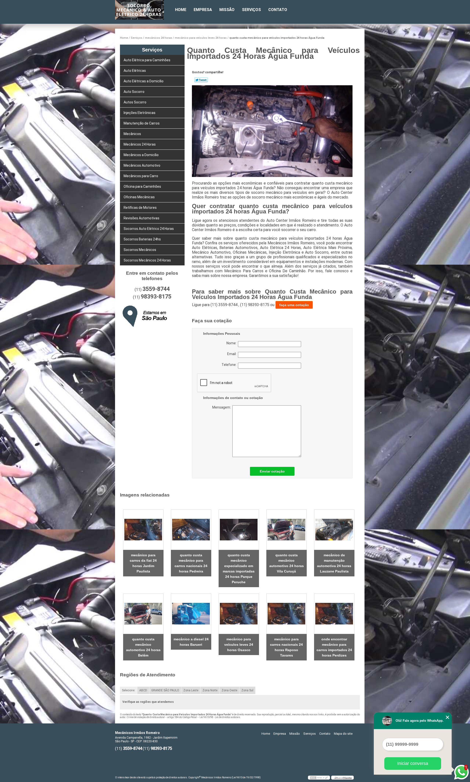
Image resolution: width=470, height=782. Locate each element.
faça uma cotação (294, 305)
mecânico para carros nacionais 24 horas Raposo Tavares (286, 647)
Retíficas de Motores (140, 208)
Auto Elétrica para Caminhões (147, 60)
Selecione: (128, 690)
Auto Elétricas (135, 71)
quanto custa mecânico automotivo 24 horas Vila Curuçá (286, 563)
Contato (277, 9)
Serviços (251, 9)
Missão (227, 9)
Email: (232, 354)
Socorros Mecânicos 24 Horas (147, 260)
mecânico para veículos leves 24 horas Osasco (238, 644)
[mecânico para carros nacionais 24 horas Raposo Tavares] (286, 614)
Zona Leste (190, 690)
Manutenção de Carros (142, 123)
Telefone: (230, 365)
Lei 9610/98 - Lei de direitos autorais (220, 717)
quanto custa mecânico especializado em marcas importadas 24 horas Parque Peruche (239, 568)
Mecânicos (132, 134)
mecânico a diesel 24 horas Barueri (191, 641)
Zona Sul (247, 690)
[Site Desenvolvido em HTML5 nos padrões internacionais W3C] (319, 778)
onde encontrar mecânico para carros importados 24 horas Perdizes (334, 647)
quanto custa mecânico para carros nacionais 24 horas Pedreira (191, 563)
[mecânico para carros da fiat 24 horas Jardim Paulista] (143, 529)
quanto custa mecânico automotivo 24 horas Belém (143, 647)
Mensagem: (242, 431)
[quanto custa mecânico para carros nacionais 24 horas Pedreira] (191, 529)
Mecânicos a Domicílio (141, 155)
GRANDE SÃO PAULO (165, 690)
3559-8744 (156, 289)
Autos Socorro (135, 102)
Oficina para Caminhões (142, 186)
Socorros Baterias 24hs (142, 239)
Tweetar (201, 79)
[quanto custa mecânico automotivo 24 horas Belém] (143, 614)
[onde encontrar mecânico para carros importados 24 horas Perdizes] (334, 614)
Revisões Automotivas (141, 218)
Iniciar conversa (412, 763)
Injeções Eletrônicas (139, 113)
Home (180, 9)
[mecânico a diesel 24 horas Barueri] (191, 614)
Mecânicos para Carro (141, 176)
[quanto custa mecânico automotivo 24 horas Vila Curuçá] (286, 529)
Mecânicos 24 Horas (140, 144)
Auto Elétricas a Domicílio (144, 81)
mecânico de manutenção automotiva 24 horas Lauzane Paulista (334, 563)
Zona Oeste (229, 690)
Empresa (203, 9)
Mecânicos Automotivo (142, 165)
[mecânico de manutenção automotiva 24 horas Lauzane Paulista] (334, 529)
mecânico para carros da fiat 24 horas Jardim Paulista (143, 563)
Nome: (232, 343)
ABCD (143, 690)
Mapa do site (343, 733)
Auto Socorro (134, 92)
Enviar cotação (272, 471)
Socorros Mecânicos (140, 250)
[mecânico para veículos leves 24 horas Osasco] (239, 614)
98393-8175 (156, 296)
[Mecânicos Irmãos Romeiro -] (143, 10)
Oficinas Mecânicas (139, 197)
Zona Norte (209, 690)
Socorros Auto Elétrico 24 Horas (149, 229)
